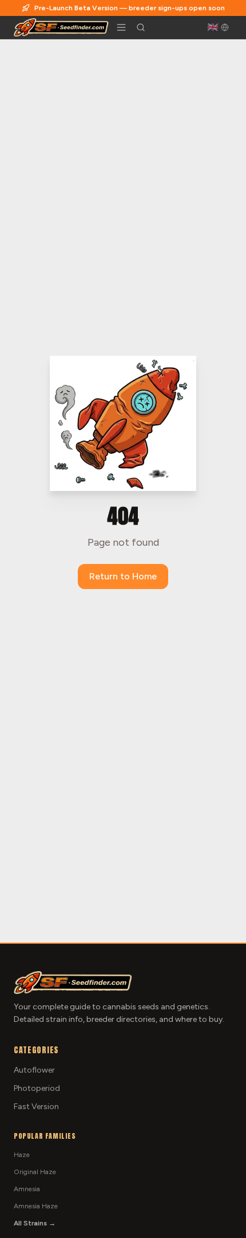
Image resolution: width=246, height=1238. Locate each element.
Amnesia (27, 1189)
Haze (22, 1155)
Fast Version (36, 1106)
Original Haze (35, 1172)
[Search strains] (141, 27)
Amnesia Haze (36, 1206)
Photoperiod (37, 1088)
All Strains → (34, 1223)
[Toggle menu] (121, 27)
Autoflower (34, 1070)
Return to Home (123, 576)
